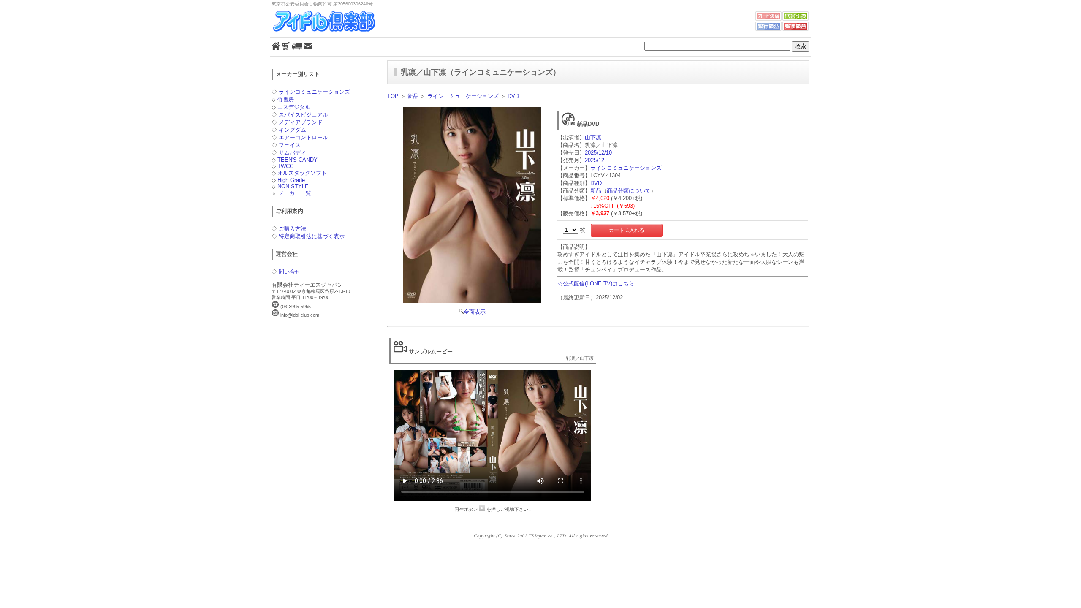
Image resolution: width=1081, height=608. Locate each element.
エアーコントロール (303, 137)
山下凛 (593, 137)
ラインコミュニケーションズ (314, 92)
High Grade (291, 180)
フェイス (290, 145)
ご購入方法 (292, 228)
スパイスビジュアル (303, 114)
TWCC (285, 166)
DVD (513, 96)
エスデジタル (293, 107)
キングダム (292, 130)
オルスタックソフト (302, 173)
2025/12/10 (598, 152)
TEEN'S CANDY (297, 160)
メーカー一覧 (294, 193)
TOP (393, 96)
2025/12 (594, 160)
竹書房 (285, 99)
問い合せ (290, 272)
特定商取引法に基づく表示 (312, 236)
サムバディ (292, 152)
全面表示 (475, 312)
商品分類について (629, 190)
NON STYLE (293, 186)
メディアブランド (301, 122)
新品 (412, 96)
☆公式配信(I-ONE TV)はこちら (595, 283)
